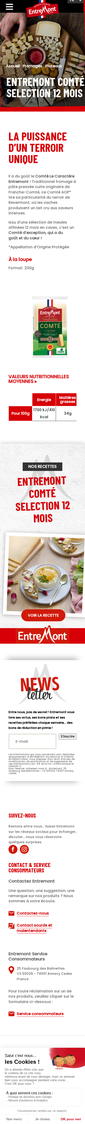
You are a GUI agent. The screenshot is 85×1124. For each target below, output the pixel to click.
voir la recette (43, 615)
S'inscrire (68, 736)
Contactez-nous (33, 913)
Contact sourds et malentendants (34, 928)
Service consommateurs (40, 1013)
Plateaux (53, 66)
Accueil (13, 66)
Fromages (32, 66)
